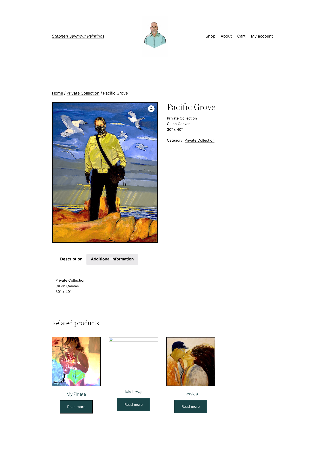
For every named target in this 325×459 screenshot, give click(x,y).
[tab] (71, 259)
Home (57, 93)
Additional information (112, 259)
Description (71, 259)
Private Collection (83, 93)
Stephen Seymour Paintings (78, 36)
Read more (76, 406)
